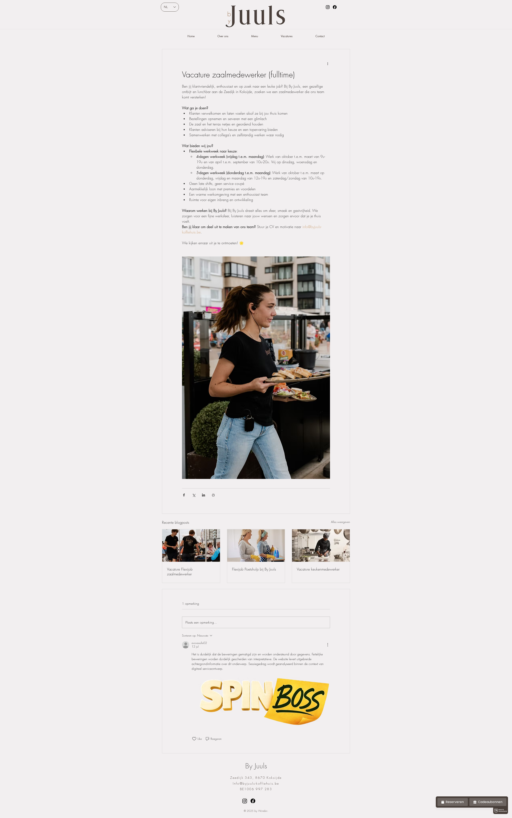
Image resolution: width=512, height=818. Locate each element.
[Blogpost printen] (213, 495)
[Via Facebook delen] (184, 495)
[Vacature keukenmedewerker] (321, 545)
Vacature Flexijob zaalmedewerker (180, 571)
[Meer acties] (327, 63)
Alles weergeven (340, 522)
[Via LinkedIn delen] (203, 495)
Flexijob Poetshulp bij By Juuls (254, 569)
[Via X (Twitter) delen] (194, 495)
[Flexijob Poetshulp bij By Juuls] (256, 545)
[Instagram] (327, 7)
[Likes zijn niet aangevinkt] (194, 738)
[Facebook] (334, 7)
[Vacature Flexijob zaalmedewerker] (191, 545)
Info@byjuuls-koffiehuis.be (256, 783)
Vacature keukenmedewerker (318, 569)
